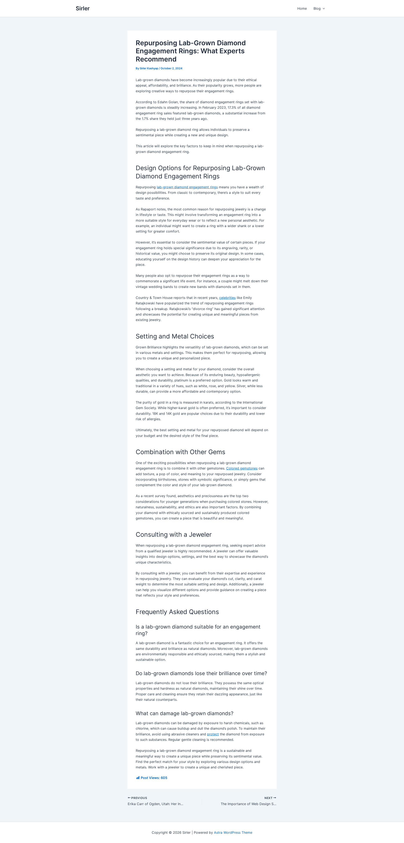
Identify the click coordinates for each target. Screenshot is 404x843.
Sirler (83, 8)
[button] (323, 8)
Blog (317, 8)
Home (302, 8)
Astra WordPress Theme (233, 832)
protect (213, 734)
